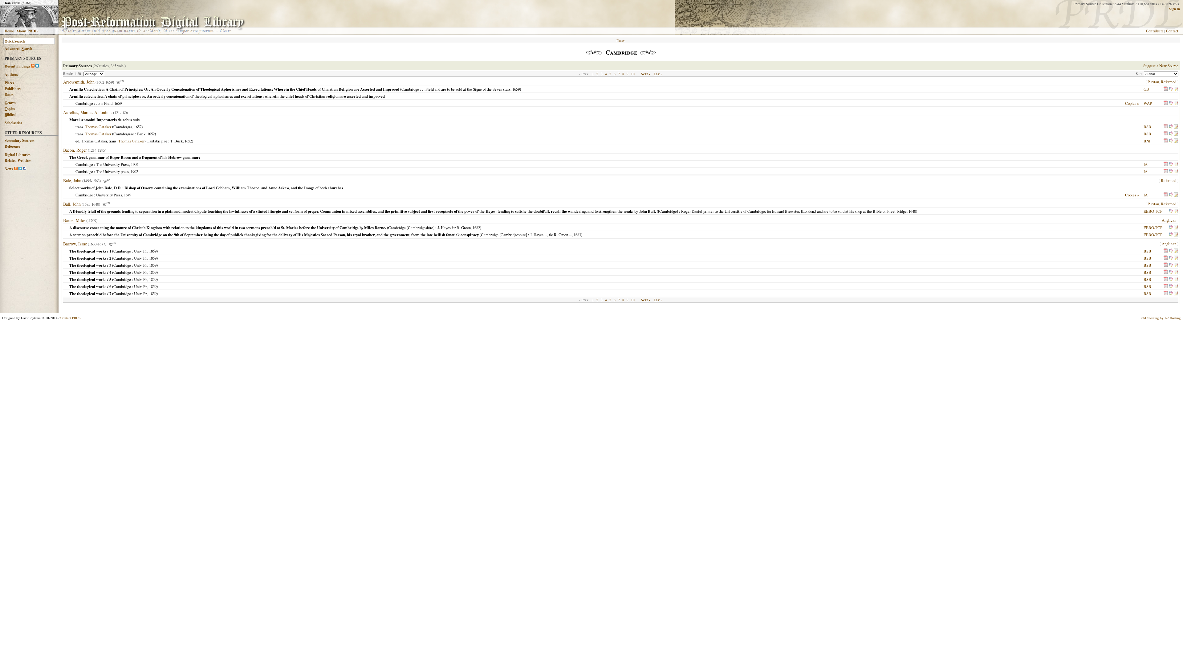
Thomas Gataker (98, 127)
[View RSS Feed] (33, 66)
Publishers (13, 88)
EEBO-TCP (1153, 211)
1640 (912, 211)
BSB (1147, 127)
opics (10, 108)
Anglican (1169, 220)
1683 (577, 234)
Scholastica (13, 122)
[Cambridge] (668, 211)
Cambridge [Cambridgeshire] (411, 227)
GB (1146, 89)
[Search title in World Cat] (1171, 89)
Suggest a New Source (1160, 65)
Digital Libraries (17, 154)
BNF (1147, 141)
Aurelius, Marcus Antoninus (87, 112)
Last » (658, 74)
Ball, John (72, 204)
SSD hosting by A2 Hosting (1161, 317)
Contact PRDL (70, 317)
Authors (11, 74)
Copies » (1132, 103)
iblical (10, 114)
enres (10, 102)
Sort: (1140, 73)
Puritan (1153, 81)
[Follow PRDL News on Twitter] (20, 168)
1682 (476, 227)
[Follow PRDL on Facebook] (24, 168)
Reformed (1168, 81)
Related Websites (18, 160)
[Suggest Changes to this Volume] (1175, 89)
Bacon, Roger (75, 150)
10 (633, 74)
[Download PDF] (1166, 89)
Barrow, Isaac (75, 244)
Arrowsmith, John (79, 82)
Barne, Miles (74, 220)
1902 (134, 164)
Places (9, 82)
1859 (153, 251)
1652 (137, 127)
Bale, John (72, 180)
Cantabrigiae (123, 134)
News (9, 168)
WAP (1148, 103)
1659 (516, 89)
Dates (9, 94)
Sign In (1174, 8)
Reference (12, 146)
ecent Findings (17, 66)
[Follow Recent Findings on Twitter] (37, 66)
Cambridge (410, 89)
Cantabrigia (122, 127)
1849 (127, 195)
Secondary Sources (20, 140)
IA (1146, 164)
